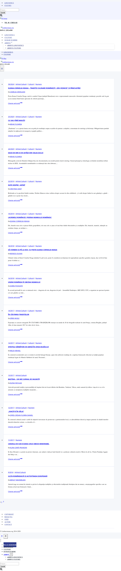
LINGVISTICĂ (10, 35)
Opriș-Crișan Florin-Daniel (21, 415)
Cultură (7, 5)
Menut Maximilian (18, 480)
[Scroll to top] (2, 536)
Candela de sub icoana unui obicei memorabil (28, 444)
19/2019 (11, 214)
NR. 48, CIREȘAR (11, 22)
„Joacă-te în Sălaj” (16, 411)
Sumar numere (10, 551)
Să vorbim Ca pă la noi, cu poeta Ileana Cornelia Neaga (32, 250)
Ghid (7, 519)
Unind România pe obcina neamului (24, 282)
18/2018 (11, 246)
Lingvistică (9, 3)
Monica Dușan (16, 254)
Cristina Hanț (16, 189)
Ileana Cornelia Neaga (19, 221)
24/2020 (11, 149)
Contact (8, 524)
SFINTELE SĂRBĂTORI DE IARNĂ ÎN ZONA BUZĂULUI (28, 347)
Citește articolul (15, 103)
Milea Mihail (15, 351)
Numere (39, 84)
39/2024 (11, 84)
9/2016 (10, 472)
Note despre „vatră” (16, 185)
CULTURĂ (8, 37)
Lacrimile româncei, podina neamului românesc (30, 217)
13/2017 (11, 375)
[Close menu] (0, 540)
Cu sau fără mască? (16, 120)
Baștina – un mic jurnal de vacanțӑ (24, 379)
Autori (7, 522)
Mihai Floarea (16, 124)
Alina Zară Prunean (18, 448)
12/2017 (11, 408)
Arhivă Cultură (14, 48)
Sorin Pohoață (16, 286)
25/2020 (11, 117)
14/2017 (11, 311)
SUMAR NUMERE (11, 40)
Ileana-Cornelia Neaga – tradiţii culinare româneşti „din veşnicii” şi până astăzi (44, 88)
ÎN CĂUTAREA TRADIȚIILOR (18, 314)
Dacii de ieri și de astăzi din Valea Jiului (25, 153)
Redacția (8, 517)
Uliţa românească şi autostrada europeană (27, 476)
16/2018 (11, 278)
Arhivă (6, 554)
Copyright (9, 514)
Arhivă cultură (13, 559)
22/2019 (11, 181)
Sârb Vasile (14, 318)
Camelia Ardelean (17, 92)
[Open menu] (2, 68)
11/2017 (11, 440)
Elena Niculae (16, 383)
